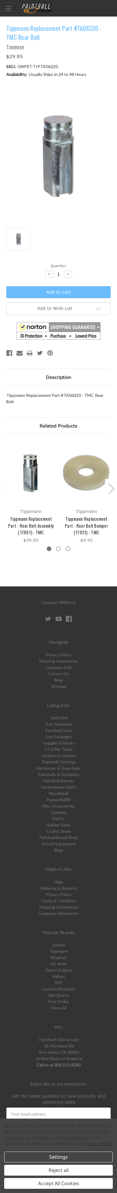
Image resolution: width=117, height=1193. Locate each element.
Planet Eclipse (58, 970)
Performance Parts (58, 787)
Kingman (58, 957)
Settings (58, 1157)
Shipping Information (58, 661)
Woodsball (58, 793)
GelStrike (59, 717)
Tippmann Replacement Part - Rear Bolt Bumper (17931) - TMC (86, 525)
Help (58, 881)
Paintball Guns (58, 730)
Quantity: (59, 266)
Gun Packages (58, 736)
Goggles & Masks (58, 742)
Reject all (59, 1170)
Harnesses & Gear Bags (58, 768)
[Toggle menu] (8, 8)
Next (111, 488)
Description (58, 377)
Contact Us (58, 673)
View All (58, 1007)
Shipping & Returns (58, 888)
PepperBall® (58, 799)
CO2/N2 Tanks (59, 749)
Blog (58, 679)
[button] (58, 331)
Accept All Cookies (58, 1183)
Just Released (58, 724)
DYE (58, 982)
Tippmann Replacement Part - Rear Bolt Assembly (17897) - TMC (31, 525)
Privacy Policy (58, 654)
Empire (58, 944)
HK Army (58, 963)
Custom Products (58, 988)
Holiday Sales (58, 824)
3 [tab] (68, 549)
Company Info (58, 667)
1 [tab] (49, 549)
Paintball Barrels (59, 780)
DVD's (58, 818)
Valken (58, 976)
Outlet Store (58, 831)
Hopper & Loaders (59, 755)
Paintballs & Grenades (59, 774)
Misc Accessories (58, 805)
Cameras (58, 812)
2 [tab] (58, 549)
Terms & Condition (58, 900)
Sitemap (58, 686)
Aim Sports (58, 995)
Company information (58, 913)
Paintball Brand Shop (58, 837)
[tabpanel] (31, 493)
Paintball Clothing (58, 761)
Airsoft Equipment (58, 843)
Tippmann (58, 951)
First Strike (58, 1001)
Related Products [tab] (58, 425)
